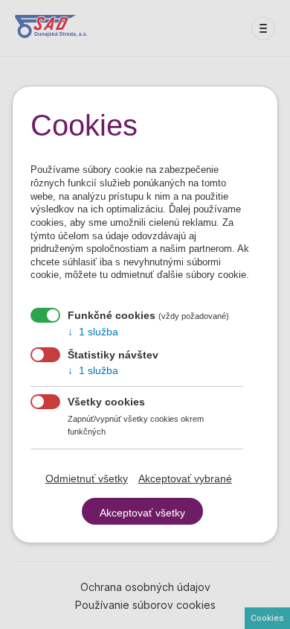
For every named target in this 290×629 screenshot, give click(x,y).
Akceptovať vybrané (185, 478)
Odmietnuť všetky (86, 478)
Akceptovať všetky (142, 513)
